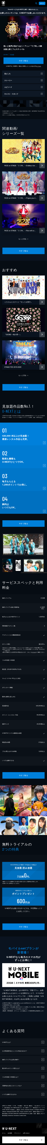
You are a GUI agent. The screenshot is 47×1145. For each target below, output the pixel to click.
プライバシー (17, 1133)
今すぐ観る (23, 60)
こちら (39, 66)
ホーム (3, 1133)
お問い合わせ (26, 1133)
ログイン (42, 3)
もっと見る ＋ (23, 239)
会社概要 (10, 1133)
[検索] (36, 3)
